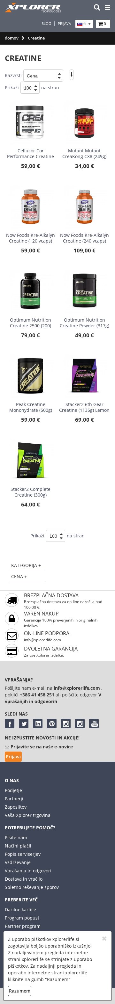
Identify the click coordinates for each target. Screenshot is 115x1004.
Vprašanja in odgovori (28, 871)
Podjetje (13, 790)
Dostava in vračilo (23, 879)
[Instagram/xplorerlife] (66, 723)
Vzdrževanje (18, 862)
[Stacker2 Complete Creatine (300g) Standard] (30, 461)
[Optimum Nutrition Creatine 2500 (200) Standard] (30, 291)
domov (12, 38)
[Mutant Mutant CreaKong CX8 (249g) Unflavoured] (84, 122)
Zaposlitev (16, 807)
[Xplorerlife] (33, 11)
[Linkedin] (37, 723)
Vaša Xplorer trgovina (27, 815)
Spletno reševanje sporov (32, 887)
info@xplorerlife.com (42, 640)
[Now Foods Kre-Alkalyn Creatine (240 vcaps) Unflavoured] (84, 207)
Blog (46, 23)
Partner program (23, 926)
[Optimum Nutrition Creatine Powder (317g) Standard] (84, 291)
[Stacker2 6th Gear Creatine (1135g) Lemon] (84, 376)
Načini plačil (18, 846)
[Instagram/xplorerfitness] (80, 723)
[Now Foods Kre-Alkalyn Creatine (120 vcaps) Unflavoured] (30, 207)
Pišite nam (16, 837)
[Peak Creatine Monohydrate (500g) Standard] (30, 376)
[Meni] (107, 7)
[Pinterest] (52, 723)
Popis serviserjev (23, 854)
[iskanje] (97, 7)
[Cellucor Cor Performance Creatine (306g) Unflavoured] (30, 122)
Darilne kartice (20, 909)
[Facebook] (9, 723)
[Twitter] (23, 723)
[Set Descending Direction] (71, 74)
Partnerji (14, 799)
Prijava (64, 23)
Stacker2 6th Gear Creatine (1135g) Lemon (84, 407)
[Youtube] (94, 723)
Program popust (22, 918)
